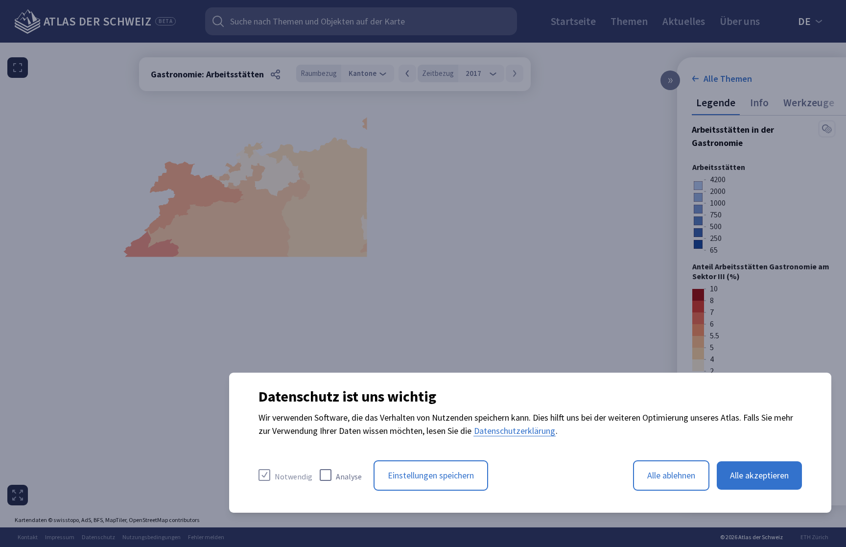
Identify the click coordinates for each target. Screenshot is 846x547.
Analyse (349, 476)
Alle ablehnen (671, 475)
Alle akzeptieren (759, 475)
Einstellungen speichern (431, 475)
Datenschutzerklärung (514, 430)
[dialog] (530, 443)
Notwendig (293, 476)
